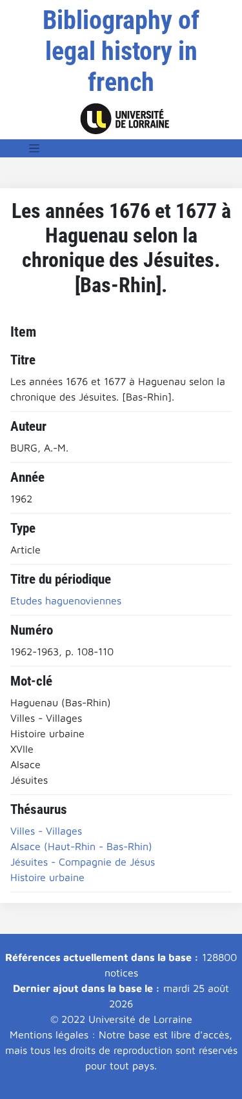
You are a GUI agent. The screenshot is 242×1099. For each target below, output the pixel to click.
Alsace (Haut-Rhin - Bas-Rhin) (81, 846)
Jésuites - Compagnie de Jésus (82, 861)
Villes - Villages (46, 831)
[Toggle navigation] (34, 148)
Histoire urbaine (47, 877)
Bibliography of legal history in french (121, 51)
